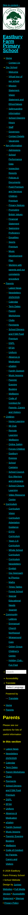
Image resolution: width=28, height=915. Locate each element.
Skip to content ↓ (11, 5)
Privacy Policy (11, 903)
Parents (10, 709)
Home (9, 705)
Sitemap (20, 898)
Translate (13, 698)
